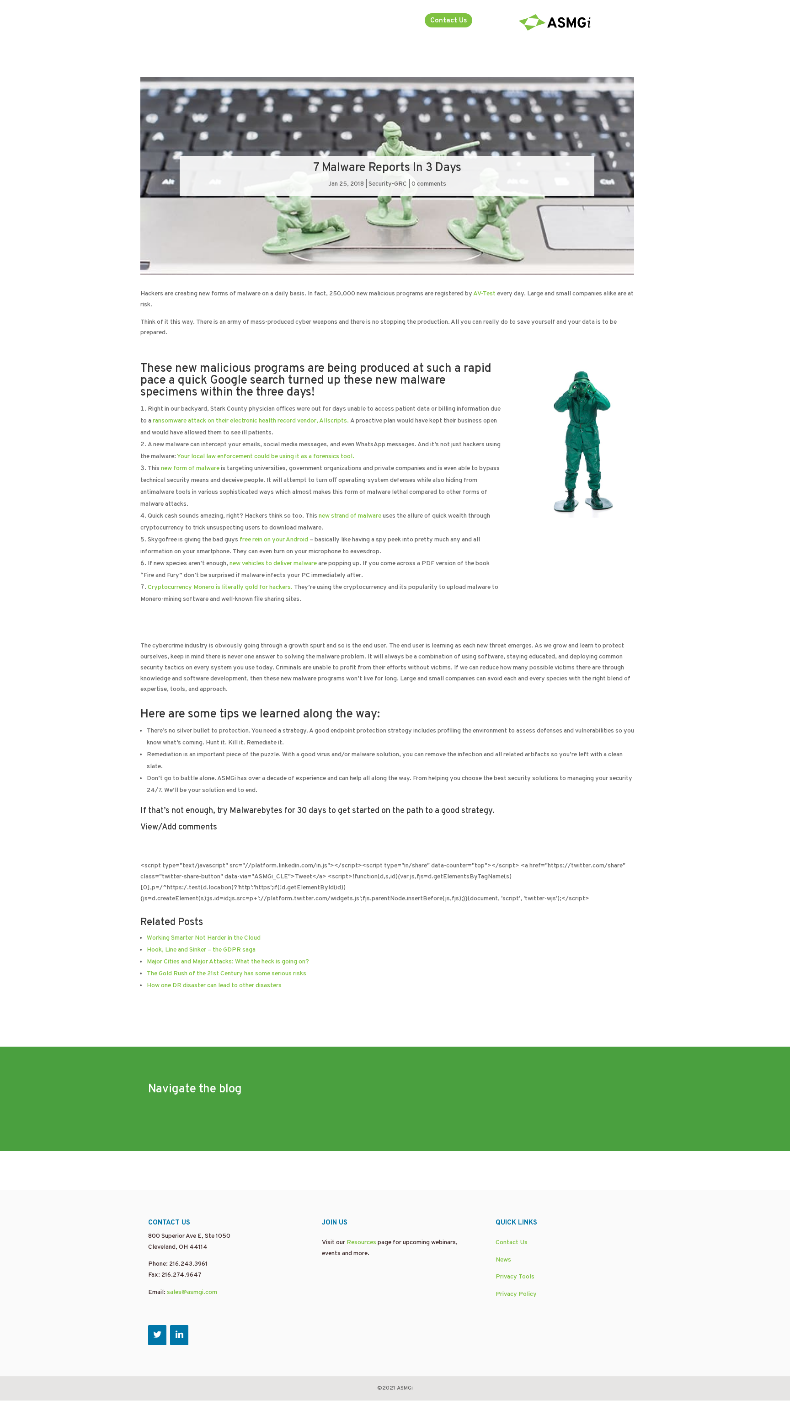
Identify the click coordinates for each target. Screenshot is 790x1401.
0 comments (428, 184)
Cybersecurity (297, 21)
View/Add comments (178, 827)
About (341, 21)
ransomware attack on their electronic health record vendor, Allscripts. (251, 421)
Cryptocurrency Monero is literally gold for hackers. (220, 587)
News (503, 1260)
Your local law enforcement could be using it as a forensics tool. (265, 456)
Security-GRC (387, 184)
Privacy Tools (515, 1277)
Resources (361, 1242)
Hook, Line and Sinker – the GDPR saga (201, 950)
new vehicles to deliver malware (273, 563)
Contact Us (448, 20)
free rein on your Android (274, 540)
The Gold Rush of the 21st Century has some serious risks (226, 974)
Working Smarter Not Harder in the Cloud (204, 938)
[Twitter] (157, 1335)
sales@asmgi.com (192, 1292)
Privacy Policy (516, 1294)
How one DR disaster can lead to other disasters (214, 985)
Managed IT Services (229, 21)
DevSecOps (166, 21)
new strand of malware (350, 516)
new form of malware (190, 468)
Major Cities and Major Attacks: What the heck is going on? (228, 962)
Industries (388, 21)
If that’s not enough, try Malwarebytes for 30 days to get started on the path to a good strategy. (317, 811)
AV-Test (484, 294)
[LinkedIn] (179, 1335)
